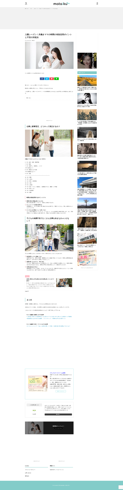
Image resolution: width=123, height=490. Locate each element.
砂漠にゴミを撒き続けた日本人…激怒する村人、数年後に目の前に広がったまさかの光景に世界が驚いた (87, 89)
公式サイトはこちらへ (61, 391)
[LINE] (56, 78)
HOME (27, 8)
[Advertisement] (61, 19)
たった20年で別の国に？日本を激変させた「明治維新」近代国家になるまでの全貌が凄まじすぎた (87, 123)
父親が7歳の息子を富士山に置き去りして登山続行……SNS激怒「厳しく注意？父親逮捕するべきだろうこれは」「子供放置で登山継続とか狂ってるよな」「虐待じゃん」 (87, 212)
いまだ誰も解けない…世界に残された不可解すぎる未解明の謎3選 (86, 173)
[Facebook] (42, 78)
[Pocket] (51, 78)
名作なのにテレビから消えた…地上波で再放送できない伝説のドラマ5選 (86, 106)
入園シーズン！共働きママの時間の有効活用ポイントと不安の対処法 (46, 8)
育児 (31, 8)
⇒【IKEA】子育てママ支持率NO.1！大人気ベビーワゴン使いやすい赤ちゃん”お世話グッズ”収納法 (49, 316)
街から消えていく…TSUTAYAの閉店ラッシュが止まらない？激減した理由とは (86, 246)
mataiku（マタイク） (65, 485)
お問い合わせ (28, 472)
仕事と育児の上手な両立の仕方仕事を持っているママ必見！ (40, 279)
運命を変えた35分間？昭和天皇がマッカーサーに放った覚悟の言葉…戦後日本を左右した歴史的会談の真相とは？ (86, 157)
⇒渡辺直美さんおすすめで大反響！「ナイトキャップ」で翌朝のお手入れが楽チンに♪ (46, 318)
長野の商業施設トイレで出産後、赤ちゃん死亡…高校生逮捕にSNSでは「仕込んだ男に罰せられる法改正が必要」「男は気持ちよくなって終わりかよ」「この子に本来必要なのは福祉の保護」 (87, 192)
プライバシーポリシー (30, 469)
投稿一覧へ (58, 414)
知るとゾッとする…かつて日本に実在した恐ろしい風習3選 (86, 140)
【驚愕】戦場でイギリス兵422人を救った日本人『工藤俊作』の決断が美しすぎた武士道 (87, 229)
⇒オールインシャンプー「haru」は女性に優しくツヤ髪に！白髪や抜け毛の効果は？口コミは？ (48, 326)
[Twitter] (47, 78)
